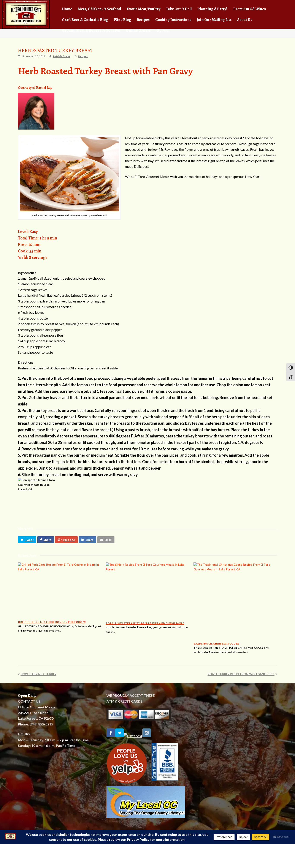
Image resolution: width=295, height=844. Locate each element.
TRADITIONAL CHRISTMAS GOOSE (216, 643)
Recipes (83, 56)
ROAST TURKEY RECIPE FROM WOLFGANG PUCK (241, 674)
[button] (27, 539)
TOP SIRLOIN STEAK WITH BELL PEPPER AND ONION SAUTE (145, 623)
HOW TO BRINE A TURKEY (38, 674)
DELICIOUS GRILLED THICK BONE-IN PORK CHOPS (52, 622)
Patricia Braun (61, 56)
